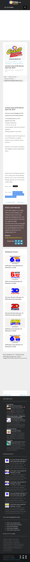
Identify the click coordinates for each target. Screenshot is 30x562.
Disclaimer (17, 559)
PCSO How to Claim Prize (13, 530)
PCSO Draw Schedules (12, 528)
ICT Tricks (9, 440)
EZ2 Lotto (16, 539)
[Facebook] (19, 241)
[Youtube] (21, 243)
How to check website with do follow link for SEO (18, 442)
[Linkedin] (19, 243)
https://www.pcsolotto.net (13, 238)
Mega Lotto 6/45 (8, 545)
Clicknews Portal (11, 429)
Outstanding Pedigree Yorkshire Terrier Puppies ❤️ (18, 406)
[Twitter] (21, 241)
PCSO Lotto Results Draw (13, 523)
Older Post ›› (23, 395)
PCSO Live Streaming (12, 526)
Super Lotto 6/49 (8, 547)
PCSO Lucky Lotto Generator (14, 524)
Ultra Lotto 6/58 (7, 550)
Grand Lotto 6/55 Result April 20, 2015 (14, 67)
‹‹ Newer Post (7, 395)
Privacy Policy (11, 559)
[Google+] (16, 243)
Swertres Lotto (17, 547)
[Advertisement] (15, 25)
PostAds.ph (10, 404)
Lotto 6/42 (16, 542)
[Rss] (16, 241)
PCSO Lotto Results (18, 545)
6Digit (10, 539)
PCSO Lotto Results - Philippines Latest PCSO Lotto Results (16, 416)
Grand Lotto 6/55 (8, 542)
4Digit (5, 539)
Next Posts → (21, 202)
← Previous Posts (10, 202)
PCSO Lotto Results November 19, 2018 (16, 430)
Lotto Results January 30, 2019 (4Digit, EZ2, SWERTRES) (18, 419)
